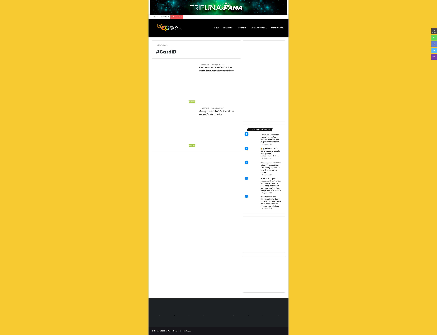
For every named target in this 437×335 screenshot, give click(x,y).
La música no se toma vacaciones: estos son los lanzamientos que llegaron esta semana (270, 138)
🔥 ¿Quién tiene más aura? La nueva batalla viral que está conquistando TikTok (270, 152)
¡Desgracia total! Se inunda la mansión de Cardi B (216, 113)
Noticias (242, 28)
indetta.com (187, 331)
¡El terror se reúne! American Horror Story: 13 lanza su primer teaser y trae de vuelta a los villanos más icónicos (271, 201)
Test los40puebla (259, 28)
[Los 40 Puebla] (169, 28)
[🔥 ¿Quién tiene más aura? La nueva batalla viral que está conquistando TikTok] (252, 154)
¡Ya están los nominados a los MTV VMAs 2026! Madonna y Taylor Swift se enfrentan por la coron (271, 168)
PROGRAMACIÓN (277, 28)
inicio (216, 28)
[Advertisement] (264, 234)
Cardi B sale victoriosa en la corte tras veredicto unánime (216, 69)
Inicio (159, 45)
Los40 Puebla (205, 64)
